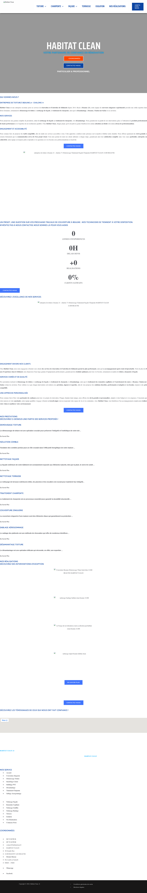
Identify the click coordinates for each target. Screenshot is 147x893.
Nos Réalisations (117, 6)
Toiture (40, 6)
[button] (45, 6)
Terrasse (86, 6)
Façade (71, 6)
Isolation (100, 6)
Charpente (56, 6)
